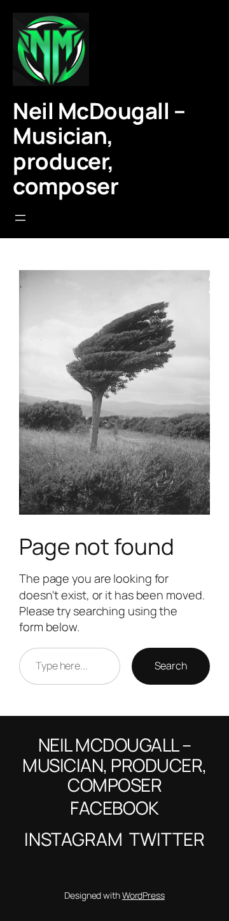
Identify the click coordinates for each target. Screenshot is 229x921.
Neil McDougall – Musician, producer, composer (99, 148)
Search (171, 666)
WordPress (143, 895)
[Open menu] (20, 217)
